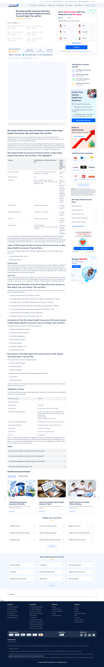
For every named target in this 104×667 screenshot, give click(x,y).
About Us (76, 607)
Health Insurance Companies (47, 533)
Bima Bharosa (14, 642)
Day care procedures (75, 565)
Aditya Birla (75, 160)
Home (10, 58)
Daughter (85, 32)
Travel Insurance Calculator (36, 624)
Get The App (48, 1)
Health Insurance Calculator (36, 622)
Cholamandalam (75, 170)
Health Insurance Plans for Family (19, 533)
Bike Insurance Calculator (36, 628)
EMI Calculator (33, 615)
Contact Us (93, 1)
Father (65, 38)
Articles (54, 607)
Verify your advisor (79, 619)
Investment (12, 613)
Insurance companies (57, 611)
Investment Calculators (37, 607)
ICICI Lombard (92, 179)
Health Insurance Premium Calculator (50, 539)
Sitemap (76, 609)
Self (64, 25)
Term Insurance (13, 611)
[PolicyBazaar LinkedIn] (89, 635)
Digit (84, 170)
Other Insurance (13, 617)
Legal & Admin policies (79, 613)
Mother (84, 38)
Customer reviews (56, 609)
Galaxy (91, 170)
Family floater (43, 578)
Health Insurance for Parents (77, 539)
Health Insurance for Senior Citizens (79, 533)
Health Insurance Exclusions (18, 578)
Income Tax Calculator (35, 611)
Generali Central (75, 180)
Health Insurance (16, 58)
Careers (76, 611)
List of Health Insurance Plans (48, 526)
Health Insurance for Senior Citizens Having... (79, 503)
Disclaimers (12, 594)
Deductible (13, 572)
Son (64, 32)
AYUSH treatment (15, 565)
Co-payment (43, 565)
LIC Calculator (33, 617)
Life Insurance (12, 609)
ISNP (75, 615)
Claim (41, 1)
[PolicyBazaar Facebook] (81, 635)
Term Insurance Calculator (36, 613)
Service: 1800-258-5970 (70, 1)
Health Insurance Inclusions (77, 572)
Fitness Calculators (36, 609)
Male (61, 18)
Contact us (77, 617)
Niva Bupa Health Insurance (27, 58)
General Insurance (13, 607)
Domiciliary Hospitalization (47, 572)
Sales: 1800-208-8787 (58, 1)
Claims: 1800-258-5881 (83, 1)
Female (69, 18)
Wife (83, 25)
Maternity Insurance (74, 526)
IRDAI (8, 642)
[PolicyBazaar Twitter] (85, 635)
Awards (54, 613)
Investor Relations (78, 622)
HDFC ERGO (83, 179)
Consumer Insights (56, 615)
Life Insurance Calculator (36, 619)
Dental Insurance (15, 539)
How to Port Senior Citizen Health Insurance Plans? (51, 503)
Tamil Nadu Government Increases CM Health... (18, 503)
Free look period (73, 578)
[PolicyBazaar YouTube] (93, 635)
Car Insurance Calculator (36, 626)
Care (92, 160)
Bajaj (83, 160)
